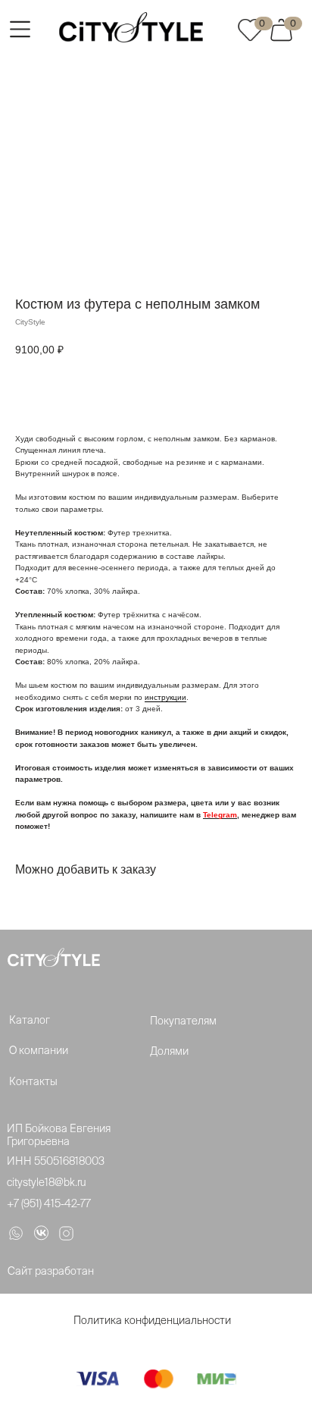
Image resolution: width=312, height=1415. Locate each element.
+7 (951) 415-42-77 (49, 1203)
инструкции (165, 697)
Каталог (29, 1020)
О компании (38, 1050)
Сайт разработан (51, 1271)
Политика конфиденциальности (152, 1320)
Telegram (220, 815)
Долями (169, 1051)
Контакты (33, 1081)
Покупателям (183, 1021)
